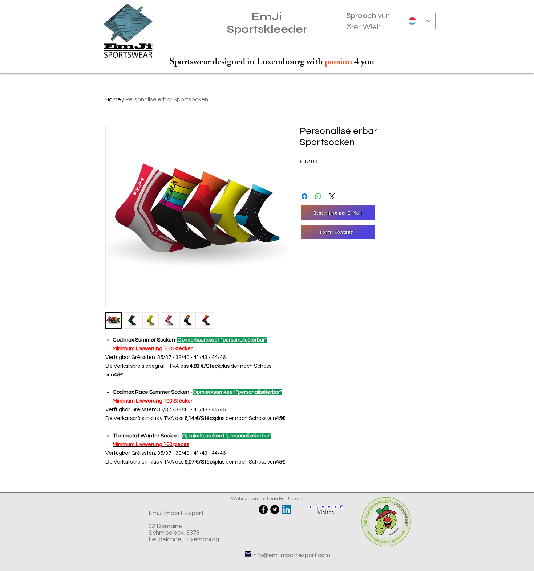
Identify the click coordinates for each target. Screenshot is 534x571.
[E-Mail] (248, 554)
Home (113, 99)
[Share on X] (332, 196)
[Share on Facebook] (304, 196)
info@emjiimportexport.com (291, 555)
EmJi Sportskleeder (267, 23)
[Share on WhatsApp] (318, 196)
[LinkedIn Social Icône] (286, 509)
